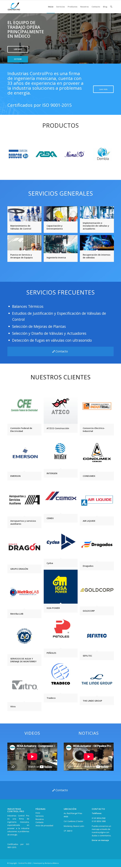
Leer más (18, 49)
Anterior (2, 35)
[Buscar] (111, 6)
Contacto (40, 822)
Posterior (118, 35)
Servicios (40, 816)
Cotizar (18, 59)
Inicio (38, 813)
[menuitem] (51, 6)
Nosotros (40, 819)
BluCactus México (52, 863)
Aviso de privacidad (44, 825)
